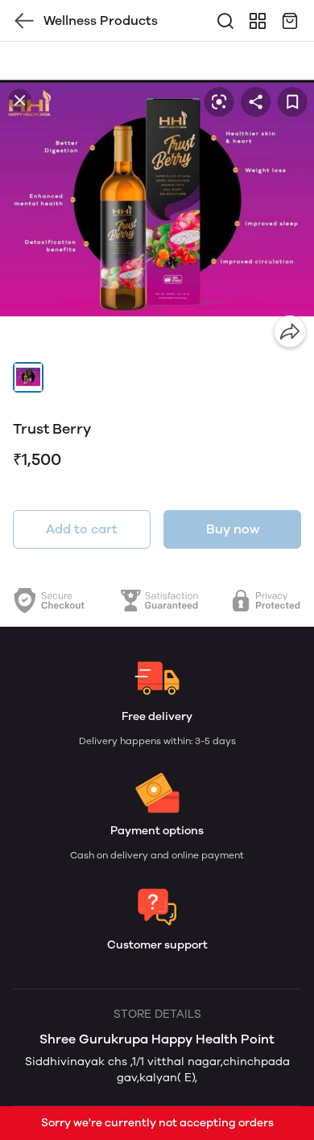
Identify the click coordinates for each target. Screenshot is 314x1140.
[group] (157, 199)
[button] (28, 377)
